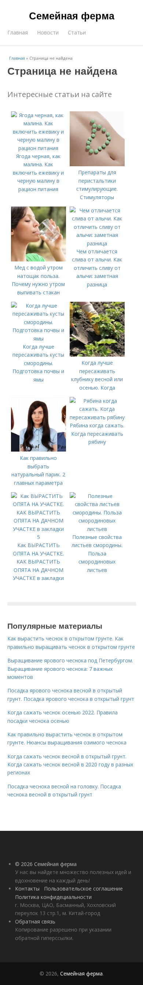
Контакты (27, 888)
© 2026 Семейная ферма (46, 864)
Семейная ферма (71, 15)
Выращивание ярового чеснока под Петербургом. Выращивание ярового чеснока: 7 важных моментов (70, 668)
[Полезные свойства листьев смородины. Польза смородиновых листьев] (97, 528)
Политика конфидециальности (53, 896)
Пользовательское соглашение (83, 888)
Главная (17, 32)
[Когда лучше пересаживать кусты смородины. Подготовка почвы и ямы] (38, 338)
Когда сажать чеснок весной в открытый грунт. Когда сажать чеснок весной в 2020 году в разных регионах (70, 764)
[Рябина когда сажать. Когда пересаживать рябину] (97, 417)
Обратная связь (35, 921)
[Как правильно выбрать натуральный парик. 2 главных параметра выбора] (38, 449)
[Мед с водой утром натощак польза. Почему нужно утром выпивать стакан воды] (38, 259)
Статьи (77, 32)
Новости (48, 32)
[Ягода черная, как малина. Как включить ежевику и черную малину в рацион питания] (38, 148)
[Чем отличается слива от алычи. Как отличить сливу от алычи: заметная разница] (97, 243)
